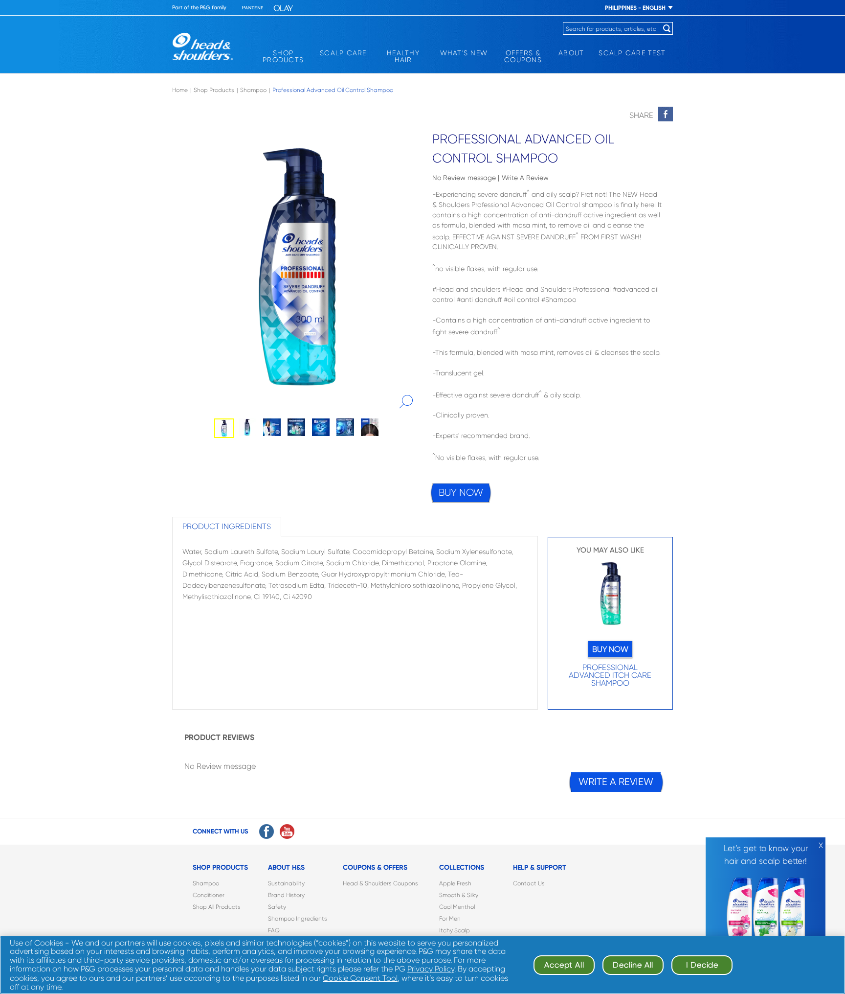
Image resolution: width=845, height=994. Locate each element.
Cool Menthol (457, 906)
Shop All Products (217, 906)
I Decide (702, 965)
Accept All (564, 965)
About (571, 53)
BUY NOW (461, 492)
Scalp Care (343, 53)
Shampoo (206, 883)
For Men (450, 918)
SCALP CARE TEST (632, 53)
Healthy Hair (403, 56)
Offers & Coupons (523, 56)
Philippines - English (635, 7)
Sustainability (286, 883)
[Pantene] (253, 8)
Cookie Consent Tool (360, 978)
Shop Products (283, 56)
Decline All (633, 965)
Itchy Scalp (454, 930)
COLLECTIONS (461, 867)
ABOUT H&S (286, 867)
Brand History (286, 895)
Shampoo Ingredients (297, 918)
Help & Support (539, 867)
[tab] (226, 526)
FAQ (274, 930)
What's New (464, 53)
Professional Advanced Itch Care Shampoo (610, 676)
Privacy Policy (430, 968)
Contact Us (529, 883)
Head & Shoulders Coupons (380, 883)
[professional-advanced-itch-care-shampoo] (611, 595)
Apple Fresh (455, 883)
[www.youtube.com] (287, 831)
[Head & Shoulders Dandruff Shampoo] (202, 46)
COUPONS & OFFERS (375, 867)
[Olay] (283, 8)
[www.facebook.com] (266, 831)
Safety (277, 906)
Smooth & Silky (458, 895)
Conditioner (208, 895)
